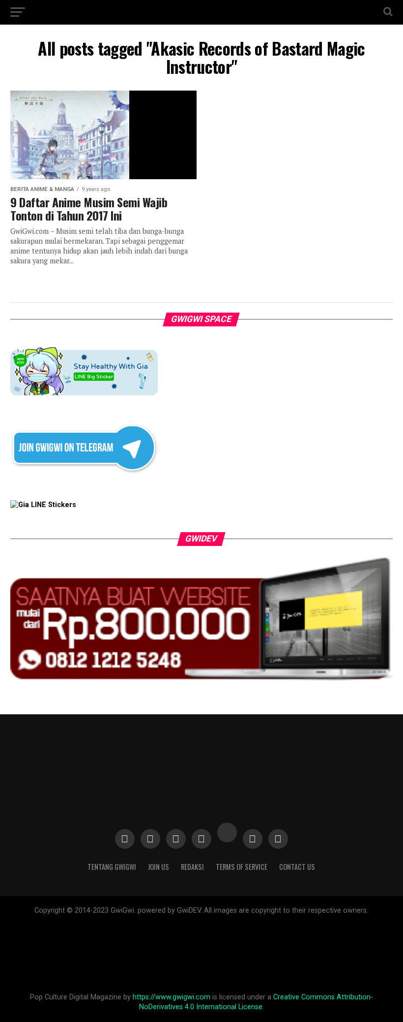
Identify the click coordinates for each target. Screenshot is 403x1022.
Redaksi (192, 867)
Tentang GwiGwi (111, 867)
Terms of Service (241, 867)
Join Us (158, 867)
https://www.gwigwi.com (171, 997)
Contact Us (297, 867)
